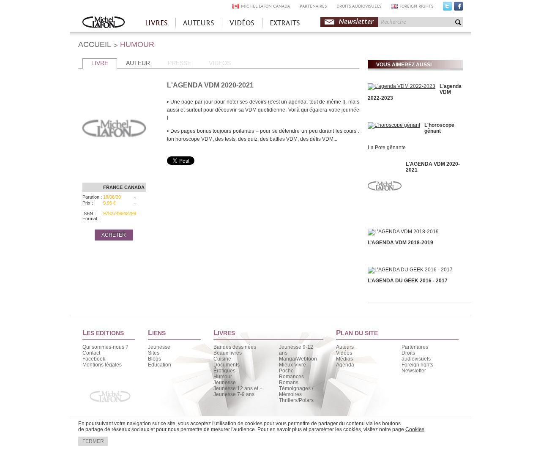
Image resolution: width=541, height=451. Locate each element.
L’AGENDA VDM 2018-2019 (400, 243)
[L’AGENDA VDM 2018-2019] (403, 232)
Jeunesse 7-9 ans (233, 394)
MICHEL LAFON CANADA (265, 6)
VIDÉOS (242, 23)
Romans (288, 382)
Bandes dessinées (234, 347)
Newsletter (356, 21)
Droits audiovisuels (416, 356)
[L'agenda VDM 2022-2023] (401, 86)
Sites (153, 353)
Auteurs (345, 347)
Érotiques (224, 371)
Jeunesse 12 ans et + (237, 388)
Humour (222, 377)
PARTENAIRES (313, 6)
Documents (226, 365)
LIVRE (99, 63)
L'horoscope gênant (439, 128)
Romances (291, 377)
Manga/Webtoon (298, 359)
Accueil (103, 23)
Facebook (458, 8)
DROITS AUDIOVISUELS (358, 6)
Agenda (345, 365)
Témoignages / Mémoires (296, 391)
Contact (91, 353)
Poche (286, 371)
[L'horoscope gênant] (394, 125)
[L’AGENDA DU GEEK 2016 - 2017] (410, 270)
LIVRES (156, 23)
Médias (344, 359)
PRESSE (179, 63)
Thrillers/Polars (296, 400)
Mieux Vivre (292, 365)
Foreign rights (417, 365)
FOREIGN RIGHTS (416, 6)
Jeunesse (159, 347)
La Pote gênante (387, 147)
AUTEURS (198, 23)
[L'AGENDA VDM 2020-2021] (385, 211)
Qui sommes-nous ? (105, 347)
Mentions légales (102, 365)
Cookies (414, 429)
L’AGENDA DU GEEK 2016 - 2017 (408, 281)
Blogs (154, 359)
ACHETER (113, 235)
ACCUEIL (94, 44)
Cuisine (222, 359)
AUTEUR (138, 63)
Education (159, 365)
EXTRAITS (285, 23)
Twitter (447, 8)
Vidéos (344, 353)
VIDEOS (220, 63)
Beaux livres (227, 353)
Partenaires (415, 347)
